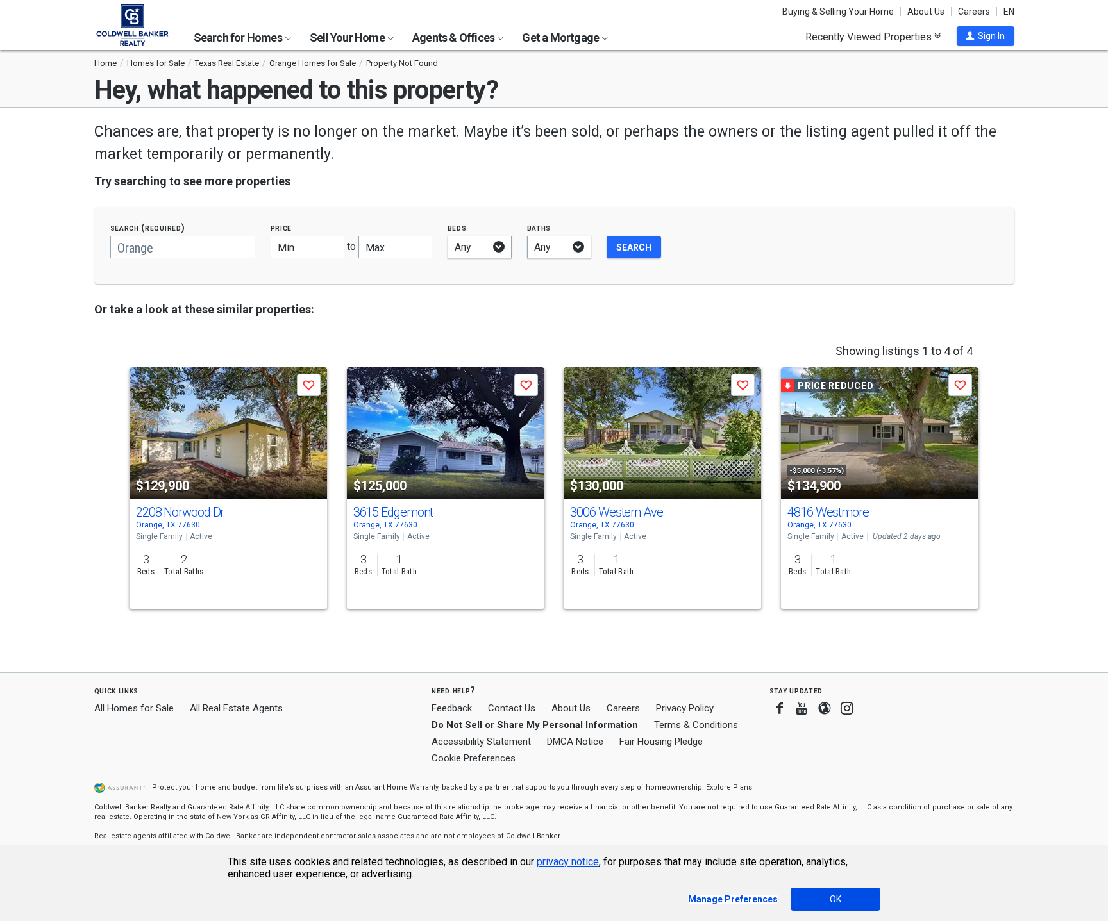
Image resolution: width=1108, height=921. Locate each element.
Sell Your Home (348, 37)
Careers (974, 11)
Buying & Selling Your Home (838, 11)
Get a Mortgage (561, 37)
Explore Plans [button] (729, 787)
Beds (457, 228)
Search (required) (147, 228)
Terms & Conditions (696, 725)
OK (835, 899)
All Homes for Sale (134, 708)
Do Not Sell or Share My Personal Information (535, 725)
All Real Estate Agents (236, 708)
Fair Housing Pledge (661, 741)
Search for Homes (239, 37)
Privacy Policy (685, 708)
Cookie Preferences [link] (474, 758)
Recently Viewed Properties (869, 36)
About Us (925, 11)
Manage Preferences (733, 899)
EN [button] (1008, 11)
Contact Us (511, 708)
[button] (985, 36)
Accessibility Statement (481, 741)
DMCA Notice (575, 741)
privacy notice (568, 862)
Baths (539, 228)
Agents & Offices (454, 37)
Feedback (452, 708)
